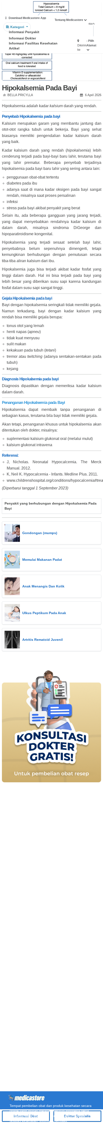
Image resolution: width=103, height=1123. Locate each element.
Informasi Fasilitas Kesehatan (33, 43)
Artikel (14, 48)
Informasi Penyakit (24, 32)
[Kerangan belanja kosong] (14, 8)
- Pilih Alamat (91, 43)
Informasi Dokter (22, 38)
